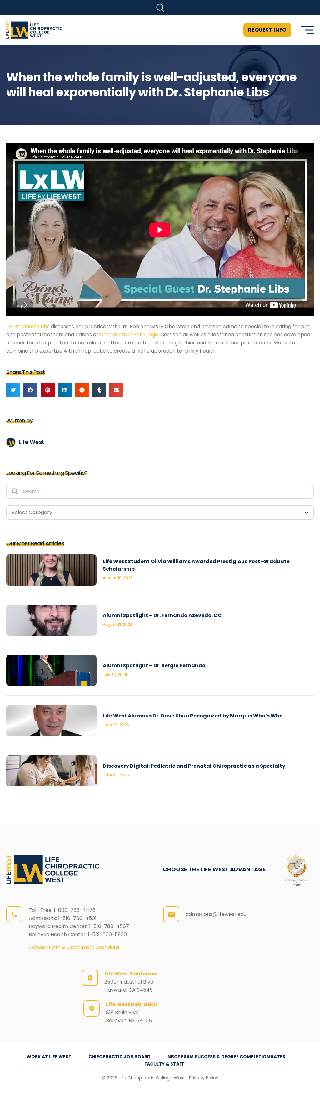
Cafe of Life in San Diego (129, 334)
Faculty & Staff (164, 1064)
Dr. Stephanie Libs (28, 326)
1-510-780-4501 (77, 918)
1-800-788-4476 (75, 910)
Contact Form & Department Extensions (74, 947)
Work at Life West (49, 1056)
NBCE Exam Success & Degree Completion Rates (226, 1056)
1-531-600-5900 (107, 934)
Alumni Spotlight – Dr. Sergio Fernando (154, 665)
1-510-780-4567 (109, 926)
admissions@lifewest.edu (216, 914)
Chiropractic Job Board (119, 1056)
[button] (160, 8)
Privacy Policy (203, 1078)
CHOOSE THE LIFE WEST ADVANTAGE (214, 869)
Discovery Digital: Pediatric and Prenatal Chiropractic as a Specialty (194, 766)
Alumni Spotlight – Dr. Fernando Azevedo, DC (162, 615)
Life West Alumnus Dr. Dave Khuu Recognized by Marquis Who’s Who (193, 715)
